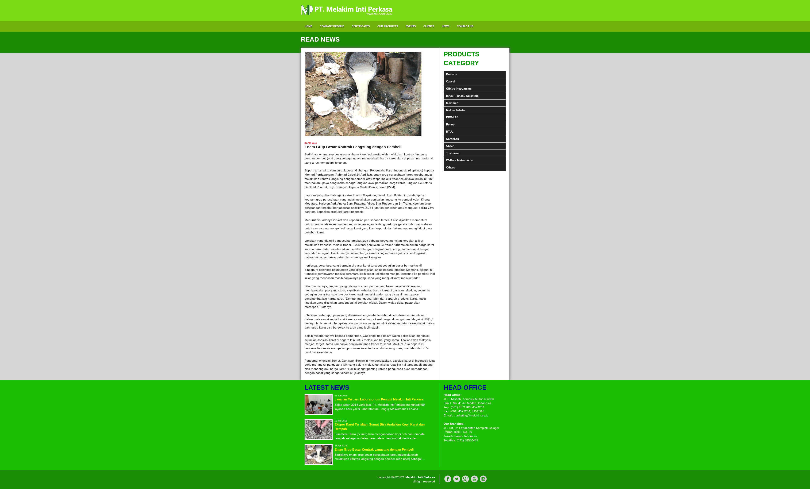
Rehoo (450, 124)
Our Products (387, 26)
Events (411, 26)
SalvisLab (452, 138)
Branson (451, 74)
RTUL (449, 131)
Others (450, 167)
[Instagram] (483, 481)
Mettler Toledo (455, 110)
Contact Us (465, 26)
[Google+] (465, 481)
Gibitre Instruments (458, 88)
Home (308, 26)
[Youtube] (474, 481)
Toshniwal (452, 153)
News (445, 26)
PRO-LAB (452, 117)
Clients (428, 26)
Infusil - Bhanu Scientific (462, 95)
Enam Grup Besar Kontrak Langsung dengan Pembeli (374, 449)
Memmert (452, 103)
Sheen (450, 146)
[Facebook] (448, 481)
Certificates (361, 26)
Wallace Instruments (459, 160)
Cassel (450, 81)
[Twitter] (456, 481)
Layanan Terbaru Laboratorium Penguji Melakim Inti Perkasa (379, 399)
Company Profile (332, 26)
